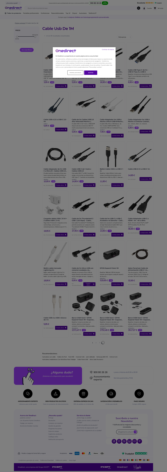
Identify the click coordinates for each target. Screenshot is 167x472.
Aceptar (90, 72)
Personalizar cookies (75, 72)
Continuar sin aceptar (108, 49)
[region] (84, 62)
